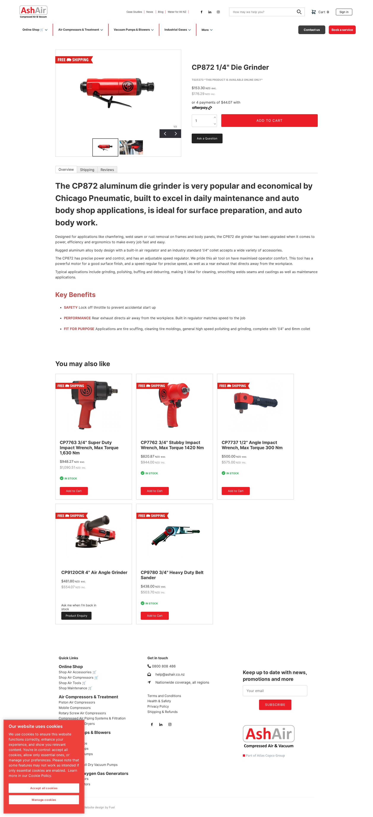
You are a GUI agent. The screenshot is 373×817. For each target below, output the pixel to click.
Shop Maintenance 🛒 (75, 688)
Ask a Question (202, 135)
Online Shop (71, 666)
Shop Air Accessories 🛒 (77, 672)
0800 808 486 (164, 666)
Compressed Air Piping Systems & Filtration (92, 718)
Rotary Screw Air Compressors (82, 713)
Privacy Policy (158, 706)
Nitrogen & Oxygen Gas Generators (93, 773)
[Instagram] (218, 12)
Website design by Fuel (98, 807)
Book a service (339, 27)
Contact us (306, 27)
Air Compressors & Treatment (88, 696)
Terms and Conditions (164, 696)
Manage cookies (44, 799)
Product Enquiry (72, 613)
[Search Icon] (300, 12)
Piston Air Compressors (77, 702)
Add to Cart (269, 120)
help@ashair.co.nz (170, 674)
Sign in (340, 10)
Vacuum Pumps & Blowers (85, 732)
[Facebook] (201, 12)
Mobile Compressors (75, 708)
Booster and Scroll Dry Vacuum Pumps (88, 765)
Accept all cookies (44, 788)
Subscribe (275, 705)
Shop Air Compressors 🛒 (78, 677)
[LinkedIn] (210, 12)
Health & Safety (159, 701)
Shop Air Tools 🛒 (72, 683)
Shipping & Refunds (162, 712)
